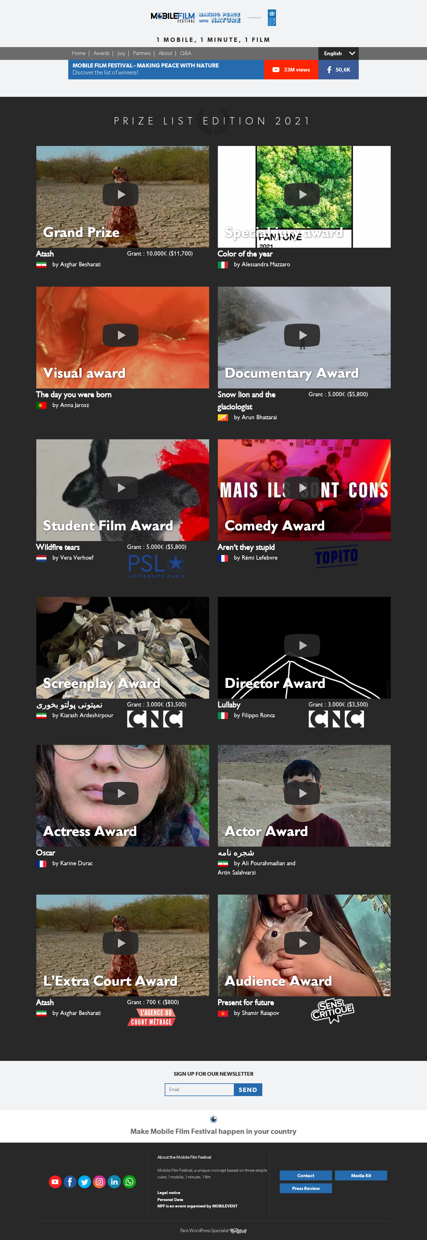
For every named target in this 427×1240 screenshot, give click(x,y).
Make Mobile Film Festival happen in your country (213, 1131)
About (165, 53)
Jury (121, 53)
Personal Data (170, 1199)
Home (79, 53)
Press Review (306, 1188)
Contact (305, 1175)
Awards (102, 53)
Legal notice (168, 1192)
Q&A (185, 53)
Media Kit (361, 1175)
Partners (142, 53)
